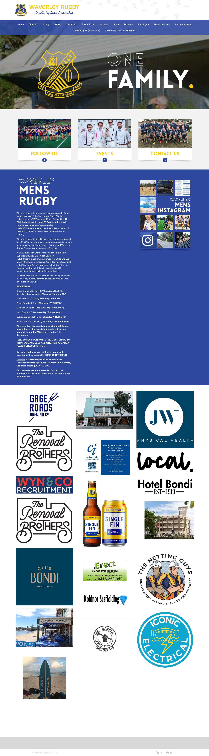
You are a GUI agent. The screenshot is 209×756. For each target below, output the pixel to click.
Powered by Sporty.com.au (45, 752)
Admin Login (165, 752)
